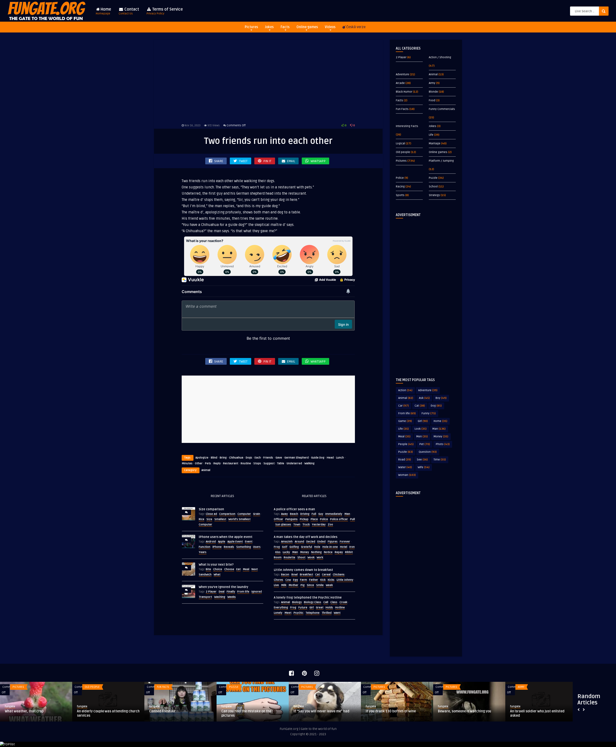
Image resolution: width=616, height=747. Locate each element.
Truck (306, 524)
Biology (297, 602)
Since (310, 585)
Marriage (434, 143)
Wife (424, 467)
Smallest (220, 519)
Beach (294, 514)
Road (404, 459)
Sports (400, 195)
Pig (303, 585)
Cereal (326, 574)
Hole (317, 547)
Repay (339, 552)
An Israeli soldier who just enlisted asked (537, 713)
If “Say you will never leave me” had (321, 711)
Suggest (269, 463)
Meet (287, 613)
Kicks (331, 580)
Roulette (289, 557)
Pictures (251, 27)
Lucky (286, 552)
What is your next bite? (216, 565)
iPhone (217, 547)
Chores (278, 580)
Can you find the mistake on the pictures (246, 713)
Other (199, 463)
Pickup (304, 519)
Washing (219, 597)
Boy (441, 398)
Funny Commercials (442, 109)
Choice (217, 569)
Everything (281, 607)
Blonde (433, 92)
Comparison (227, 514)
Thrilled (327, 613)
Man (347, 514)
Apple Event (235, 541)
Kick (323, 580)
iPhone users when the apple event (225, 537)
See (422, 459)
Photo (443, 444)
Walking (309, 463)
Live (276, 585)
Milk (283, 585)
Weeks (231, 597)
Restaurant (230, 463)
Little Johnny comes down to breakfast (303, 570)
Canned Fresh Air (162, 711)
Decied (310, 541)
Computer (244, 514)
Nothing (316, 552)
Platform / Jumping (441, 161)
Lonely (278, 613)
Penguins (291, 519)
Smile (320, 585)
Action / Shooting (440, 57)
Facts (285, 27)
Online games (307, 27)
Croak (343, 602)
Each (258, 458)
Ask (424, 398)
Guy (320, 514)
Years (202, 552)
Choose (229, 569)
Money (304, 552)
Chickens (339, 574)
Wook (311, 557)
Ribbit (349, 552)
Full (314, 514)
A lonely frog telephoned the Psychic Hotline (308, 598)
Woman (407, 475)
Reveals (229, 547)
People (406, 444)
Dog (436, 406)
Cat (317, 574)
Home (103, 11)
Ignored (256, 592)
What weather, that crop (24, 711)
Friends (268, 458)
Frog (277, 547)
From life (243, 592)
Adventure (402, 74)
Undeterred (294, 463)
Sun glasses (283, 524)
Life (431, 135)
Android (211, 541)
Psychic (298, 613)
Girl (311, 607)
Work (320, 557)
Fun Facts (402, 109)
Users (257, 547)
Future (302, 607)
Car (403, 406)
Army (432, 83)
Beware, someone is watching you (464, 711)
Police (324, 519)
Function (204, 547)
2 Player (211, 592)
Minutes (187, 463)
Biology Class (312, 602)
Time (440, 459)
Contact (129, 11)
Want (337, 613)
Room (278, 557)
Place (314, 519)
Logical (400, 143)
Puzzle (433, 178)
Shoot (301, 557)
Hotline (340, 607)
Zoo (330, 524)
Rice (201, 519)
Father (313, 580)
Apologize (201, 458)
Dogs (249, 458)
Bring (223, 458)
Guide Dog (317, 458)
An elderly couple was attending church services (108, 713)
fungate (10, 706)
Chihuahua (236, 458)
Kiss (278, 552)
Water (405, 467)
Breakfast (306, 574)
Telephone (313, 613)
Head (330, 458)
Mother (293, 585)
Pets (208, 463)
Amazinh (287, 541)
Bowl (294, 574)
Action (405, 390)
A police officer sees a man (294, 509)
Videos (330, 27)
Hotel (343, 547)
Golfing (294, 547)
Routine (246, 463)
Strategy (434, 195)
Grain (256, 514)
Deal (222, 592)
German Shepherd (296, 458)
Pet (424, 444)
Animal (205, 470)
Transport (205, 597)
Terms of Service (165, 11)
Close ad (211, 514)
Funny (429, 413)
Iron (352, 547)
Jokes (269, 27)
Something (243, 547)
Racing (400, 186)
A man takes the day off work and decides (305, 537)
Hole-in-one (330, 547)
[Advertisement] (268, 80)
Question (428, 452)
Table (280, 463)
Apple (221, 541)
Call (325, 602)
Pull (352, 519)
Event (248, 541)
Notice (328, 552)
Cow (288, 580)
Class (333, 602)
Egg (295, 580)
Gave (279, 458)
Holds (329, 607)
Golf (284, 547)
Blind (214, 458)
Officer (278, 519)
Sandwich (205, 574)
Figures (333, 541)
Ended (321, 541)
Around (299, 541)
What (217, 574)
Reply (217, 463)
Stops (257, 463)
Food (432, 100)
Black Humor (404, 92)
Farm (303, 580)
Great (319, 607)
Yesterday (319, 524)
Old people (403, 152)
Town (296, 524)
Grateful (306, 547)
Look (421, 429)
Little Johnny (345, 580)
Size (209, 519)
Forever (345, 541)
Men (422, 436)
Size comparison (211, 509)
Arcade (400, 83)
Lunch (340, 458)
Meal (246, 569)
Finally (231, 592)
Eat (238, 569)
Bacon (285, 574)
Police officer (339, 519)
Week (329, 585)
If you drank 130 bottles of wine (391, 711)
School (433, 186)
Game (405, 421)
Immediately (333, 514)
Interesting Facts (407, 126)
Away (284, 514)
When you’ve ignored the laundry (223, 587)
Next (254, 569)
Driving (304, 514)
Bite (208, 569)
